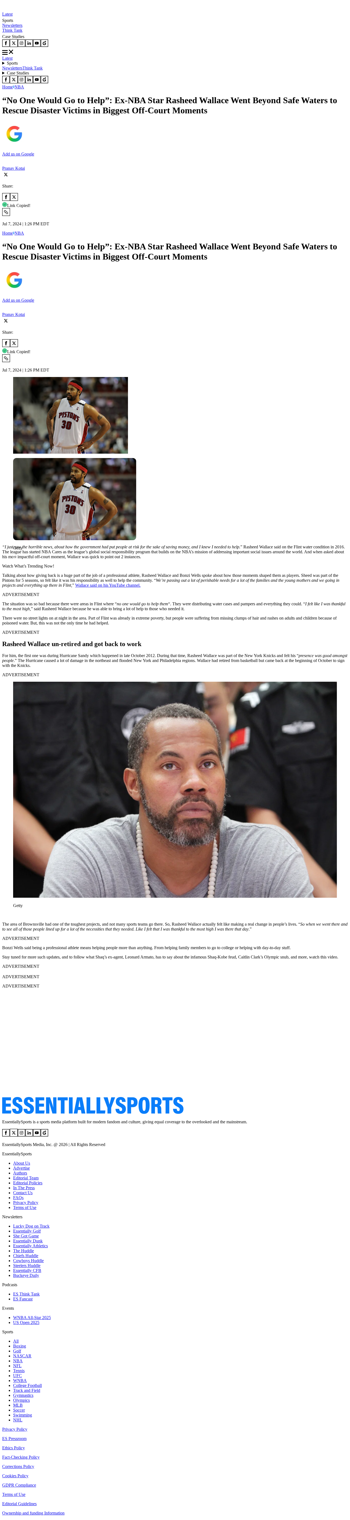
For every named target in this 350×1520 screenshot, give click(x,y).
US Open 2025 (26, 1322)
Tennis (19, 1370)
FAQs (18, 1197)
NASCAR (22, 1356)
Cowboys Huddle (28, 1260)
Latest (7, 14)
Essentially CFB (27, 1270)
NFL (17, 1365)
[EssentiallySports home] (92, 1112)
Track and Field (26, 1390)
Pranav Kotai (13, 168)
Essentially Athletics (30, 1245)
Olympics (21, 1400)
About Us (21, 1163)
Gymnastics (23, 1395)
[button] (16, 557)
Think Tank (12, 30)
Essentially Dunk (28, 1241)
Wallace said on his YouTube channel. (108, 585)
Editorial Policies (27, 1183)
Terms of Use (24, 1207)
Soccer (19, 1410)
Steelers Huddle (26, 1265)
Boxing (19, 1346)
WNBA (20, 1380)
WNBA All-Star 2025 (32, 1317)
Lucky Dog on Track (31, 1226)
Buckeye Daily (26, 1275)
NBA (19, 87)
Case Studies (18, 73)
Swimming (22, 1415)
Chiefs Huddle (25, 1255)
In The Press (24, 1187)
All (16, 1341)
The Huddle (23, 1250)
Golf (17, 1351)
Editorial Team (26, 1178)
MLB (18, 1405)
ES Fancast (23, 1299)
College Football (27, 1385)
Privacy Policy (25, 1202)
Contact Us (23, 1192)
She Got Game (26, 1236)
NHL (17, 1420)
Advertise (21, 1168)
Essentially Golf (27, 1231)
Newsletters (12, 25)
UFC (17, 1375)
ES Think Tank (26, 1294)
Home (7, 87)
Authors (20, 1173)
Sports (12, 63)
